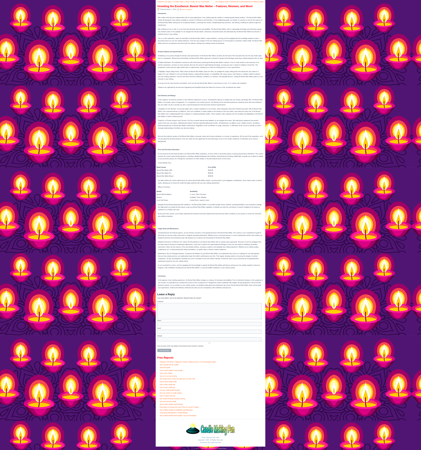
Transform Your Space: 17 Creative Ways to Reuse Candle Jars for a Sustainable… (184, 2)
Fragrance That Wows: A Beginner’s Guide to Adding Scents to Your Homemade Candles (188, 362)
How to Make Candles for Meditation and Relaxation (176, 410)
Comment (160, 301)
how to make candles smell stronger (171, 370)
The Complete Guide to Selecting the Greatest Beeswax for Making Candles (239, 2)
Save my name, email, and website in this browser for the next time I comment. (180, 346)
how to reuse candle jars (167, 387)
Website (159, 336)
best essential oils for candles (169, 365)
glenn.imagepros (187, 9)
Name (159, 320)
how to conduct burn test (167, 396)
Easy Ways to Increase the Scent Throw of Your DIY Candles (179, 407)
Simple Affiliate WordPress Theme (217, 448)
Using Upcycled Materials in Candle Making (173, 413)
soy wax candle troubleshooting (170, 390)
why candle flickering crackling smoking (172, 398)
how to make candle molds (168, 381)
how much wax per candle (168, 401)
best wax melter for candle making (171, 393)
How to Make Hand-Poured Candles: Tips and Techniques (178, 415)
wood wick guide (165, 367)
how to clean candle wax (167, 384)
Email (159, 328)
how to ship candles (166, 373)
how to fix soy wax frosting (168, 376)
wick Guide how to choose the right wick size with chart (177, 379)
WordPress (204, 448)
